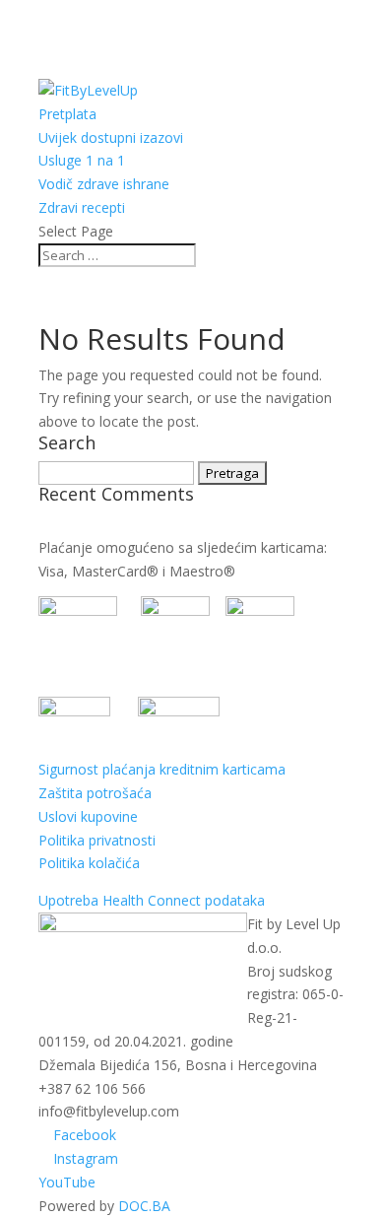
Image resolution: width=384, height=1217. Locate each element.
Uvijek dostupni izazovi (110, 137)
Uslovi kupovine (88, 816)
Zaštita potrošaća (95, 792)
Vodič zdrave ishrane (103, 183)
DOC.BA (144, 1205)
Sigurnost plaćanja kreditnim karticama (162, 769)
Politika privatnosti (97, 840)
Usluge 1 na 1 (81, 160)
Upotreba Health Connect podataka (151, 900)
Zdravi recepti (81, 207)
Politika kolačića (89, 862)
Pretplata (67, 113)
